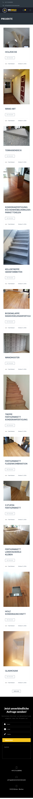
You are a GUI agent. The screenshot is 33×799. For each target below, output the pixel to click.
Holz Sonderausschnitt (15, 612)
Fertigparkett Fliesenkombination (16, 462)
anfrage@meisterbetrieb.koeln (12, 5)
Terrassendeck (13, 150)
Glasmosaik (11, 671)
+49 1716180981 (8, 2)
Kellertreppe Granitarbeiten (13, 270)
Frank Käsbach (11, 63)
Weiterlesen (10, 57)
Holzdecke (11, 52)
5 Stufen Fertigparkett (13, 506)
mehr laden (16, 691)
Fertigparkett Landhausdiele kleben (13, 552)
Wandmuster (12, 357)
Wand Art (10, 109)
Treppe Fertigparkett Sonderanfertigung (16, 417)
